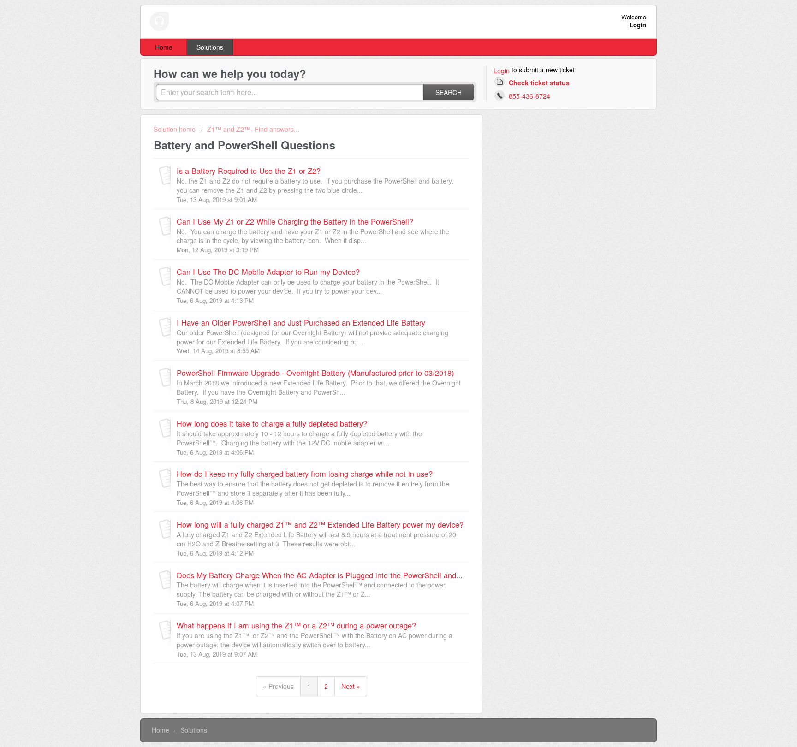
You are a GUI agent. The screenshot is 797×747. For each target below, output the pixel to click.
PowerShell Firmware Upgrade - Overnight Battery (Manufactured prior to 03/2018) (315, 372)
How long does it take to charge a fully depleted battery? (272, 423)
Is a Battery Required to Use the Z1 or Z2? (249, 170)
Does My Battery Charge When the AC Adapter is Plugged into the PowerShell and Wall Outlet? (338, 575)
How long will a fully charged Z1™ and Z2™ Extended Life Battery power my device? (320, 524)
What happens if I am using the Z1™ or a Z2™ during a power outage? (296, 625)
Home (163, 47)
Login (502, 70)
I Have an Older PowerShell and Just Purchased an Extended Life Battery (301, 322)
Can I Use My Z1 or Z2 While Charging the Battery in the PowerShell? (295, 221)
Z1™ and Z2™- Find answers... (253, 129)
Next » (350, 686)
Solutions (209, 47)
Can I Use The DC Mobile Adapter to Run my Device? (268, 271)
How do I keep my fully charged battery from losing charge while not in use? (305, 473)
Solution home (175, 129)
